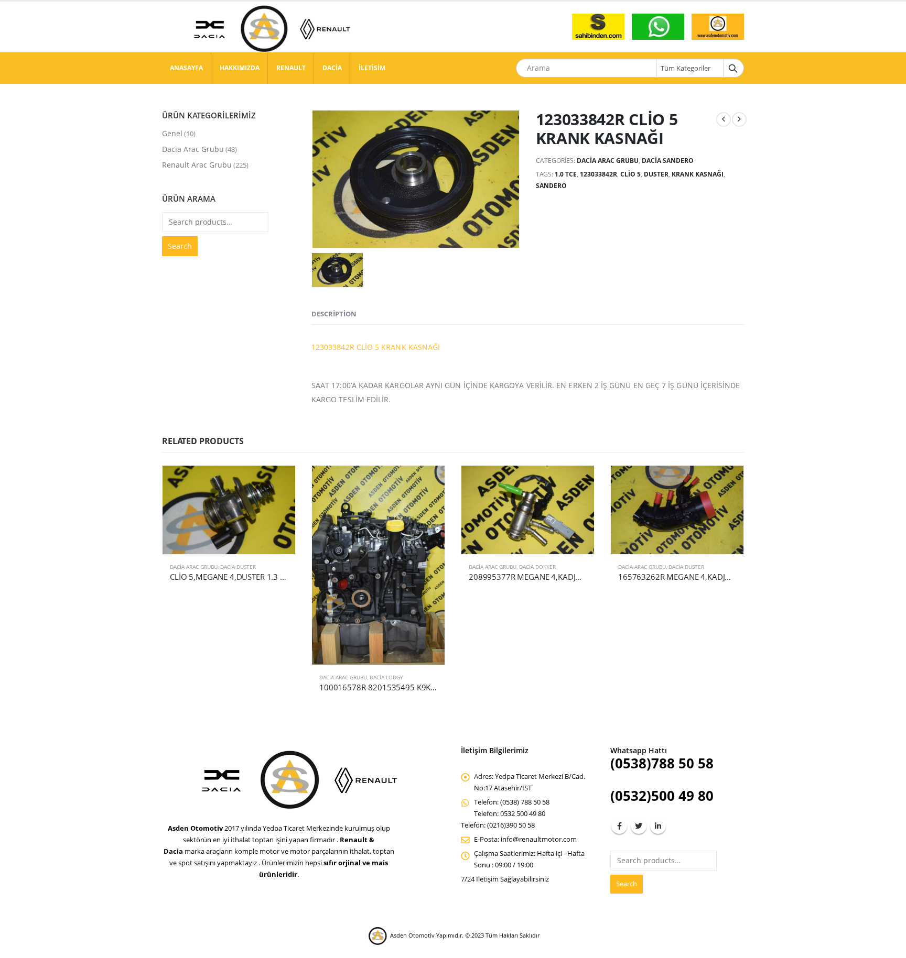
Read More (277, 483)
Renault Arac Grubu (197, 165)
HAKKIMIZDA (240, 67)
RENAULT (291, 67)
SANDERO (551, 185)
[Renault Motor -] (267, 29)
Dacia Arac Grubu (608, 160)
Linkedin (658, 826)
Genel (172, 133)
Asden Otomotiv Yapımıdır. (426, 935)
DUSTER (656, 174)
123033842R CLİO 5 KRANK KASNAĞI (375, 347)
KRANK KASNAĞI (698, 174)
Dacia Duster (238, 566)
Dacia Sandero (668, 160)
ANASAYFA (186, 67)
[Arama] (732, 68)
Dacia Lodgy (386, 677)
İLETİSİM (372, 67)
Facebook (619, 826)
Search (180, 246)
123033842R (598, 174)
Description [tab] (334, 313)
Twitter (638, 826)
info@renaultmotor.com (539, 839)
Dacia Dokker (537, 566)
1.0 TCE (566, 174)
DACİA (332, 67)
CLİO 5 (630, 174)
